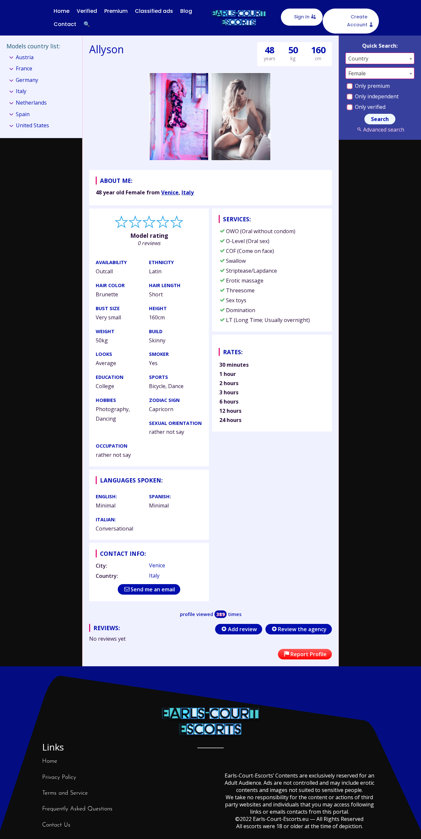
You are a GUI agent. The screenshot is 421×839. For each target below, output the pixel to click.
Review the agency (302, 629)
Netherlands (31, 102)
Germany (27, 80)
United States (32, 125)
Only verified (369, 107)
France (24, 68)
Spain (23, 114)
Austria (25, 57)
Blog (186, 11)
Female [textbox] (357, 73)
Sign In (302, 16)
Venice (170, 192)
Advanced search (383, 129)
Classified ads (154, 11)
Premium (116, 11)
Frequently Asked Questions (77, 809)
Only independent (376, 96)
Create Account (357, 20)
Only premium (372, 85)
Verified (87, 11)
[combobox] (379, 58)
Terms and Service (65, 793)
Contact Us (56, 825)
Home (61, 11)
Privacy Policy (59, 777)
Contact (65, 24)
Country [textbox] (358, 58)
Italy (188, 192)
